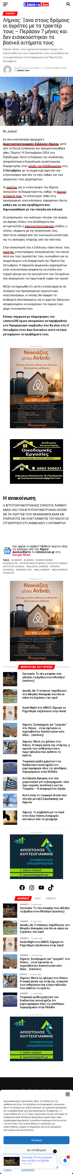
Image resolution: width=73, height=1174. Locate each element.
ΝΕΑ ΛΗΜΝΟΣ (42, 570)
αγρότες (12, 187)
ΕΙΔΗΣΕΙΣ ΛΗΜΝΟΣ (38, 566)
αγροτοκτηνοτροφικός (39, 226)
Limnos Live (23, 70)
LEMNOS (17, 560)
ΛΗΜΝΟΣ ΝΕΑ (24, 570)
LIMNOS (29, 560)
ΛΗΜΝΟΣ (9, 570)
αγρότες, (8, 252)
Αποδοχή (36, 1140)
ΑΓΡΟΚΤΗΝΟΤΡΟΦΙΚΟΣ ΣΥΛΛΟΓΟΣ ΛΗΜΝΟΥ (44, 563)
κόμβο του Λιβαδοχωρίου (44, 166)
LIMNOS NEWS (45, 560)
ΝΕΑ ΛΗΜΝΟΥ (60, 570)
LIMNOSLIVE (11, 563)
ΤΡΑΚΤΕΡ (9, 573)
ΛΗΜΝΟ (55, 566)
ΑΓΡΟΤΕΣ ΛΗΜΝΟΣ (14, 566)
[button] (67, 1094)
